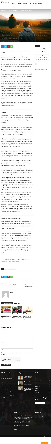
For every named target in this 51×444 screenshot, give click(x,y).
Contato (28, 0)
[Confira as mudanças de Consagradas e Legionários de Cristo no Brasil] (6, 309)
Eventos (40, 3)
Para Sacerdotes (38, 436)
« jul (36, 65)
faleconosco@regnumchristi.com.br (21, 431)
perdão (14, 268)
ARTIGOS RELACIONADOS (7, 303)
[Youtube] (42, 416)
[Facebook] (2, 46)
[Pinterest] (8, 46)
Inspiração (5, 29)
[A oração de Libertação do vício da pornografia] (20, 383)
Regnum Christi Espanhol (6, 382)
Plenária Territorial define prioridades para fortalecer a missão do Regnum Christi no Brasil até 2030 (17, 316)
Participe (25, 3)
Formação (14, 7)
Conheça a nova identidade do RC (8, 284)
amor (6, 268)
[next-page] (4, 321)
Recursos (39, 0)
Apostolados (32, 436)
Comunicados (44, 0)
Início (2, 10)
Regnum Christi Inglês (6, 384)
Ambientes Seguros (18, 0)
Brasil (31, 0)
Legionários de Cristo (5, 386)
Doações (27, 436)
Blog (30, 3)
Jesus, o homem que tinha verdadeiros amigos (27, 285)
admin (3, 41)
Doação (35, 0)
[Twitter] (5, 46)
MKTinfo (16, 436)
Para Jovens (45, 436)
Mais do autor (17, 303)
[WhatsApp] (11, 46)
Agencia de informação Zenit (7, 395)
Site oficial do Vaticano (6, 397)
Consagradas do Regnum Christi (8, 390)
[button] (48, 3)
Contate (19, 3)
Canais (34, 3)
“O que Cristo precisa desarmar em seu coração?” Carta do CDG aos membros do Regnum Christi (27, 316)
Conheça (13, 3)
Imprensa (24, 0)
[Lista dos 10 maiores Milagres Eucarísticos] (20, 377)
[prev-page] (2, 321)
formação (10, 268)
